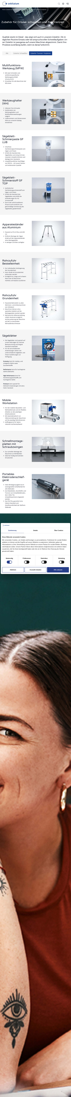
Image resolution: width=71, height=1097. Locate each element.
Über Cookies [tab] (58, 530)
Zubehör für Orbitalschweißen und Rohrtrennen (18, 9)
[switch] (26, 562)
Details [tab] (35, 530)
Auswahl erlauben (35, 570)
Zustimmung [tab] (12, 530)
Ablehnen (13, 570)
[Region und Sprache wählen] (63, 3)
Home (3, 9)
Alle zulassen (58, 570)
